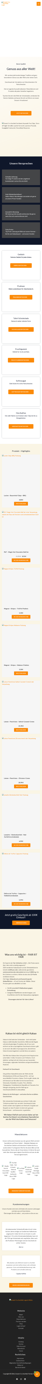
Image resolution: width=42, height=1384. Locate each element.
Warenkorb (21, 1348)
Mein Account (21, 1346)
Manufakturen (21, 1319)
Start (21, 1314)
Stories (21, 1344)
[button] (4, 1170)
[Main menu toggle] (39, 4)
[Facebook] (17, 1379)
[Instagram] (21, 1379)
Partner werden (21, 1321)
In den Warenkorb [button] (21, 560)
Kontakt (21, 1328)
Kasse (21, 1351)
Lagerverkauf (21, 1326)
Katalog (21, 1342)
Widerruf (20, 1365)
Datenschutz (20, 1360)
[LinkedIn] (25, 1379)
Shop (21, 1324)
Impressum (20, 1358)
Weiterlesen (21, 503)
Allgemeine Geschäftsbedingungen (20, 1363)
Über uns (21, 1317)
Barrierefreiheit (20, 1367)
